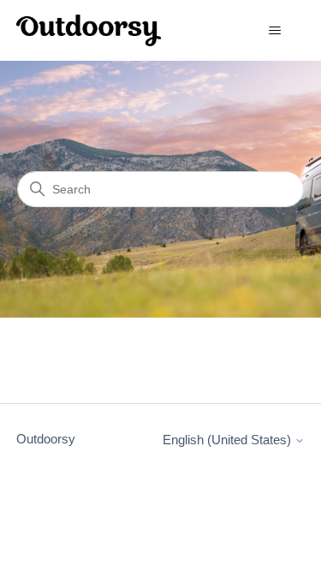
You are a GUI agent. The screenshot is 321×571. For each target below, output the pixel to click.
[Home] (89, 30)
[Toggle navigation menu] (274, 31)
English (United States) (228, 439)
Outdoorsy (45, 438)
